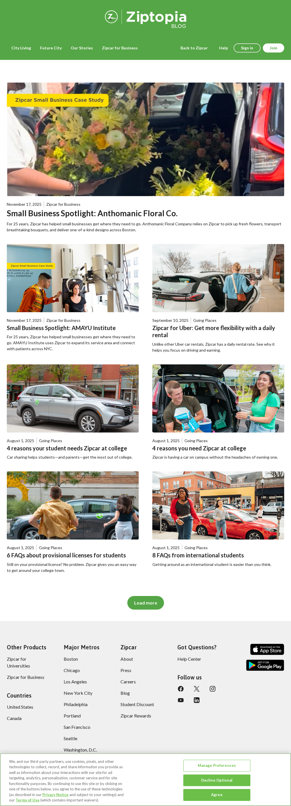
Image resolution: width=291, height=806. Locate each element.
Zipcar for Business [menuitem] (120, 47)
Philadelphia (76, 704)
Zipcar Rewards (135, 715)
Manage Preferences (217, 765)
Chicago (72, 670)
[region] (145, 779)
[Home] (145, 17)
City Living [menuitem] (21, 47)
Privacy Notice (55, 794)
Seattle (70, 738)
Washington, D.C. (80, 749)
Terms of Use (28, 800)
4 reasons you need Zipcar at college (199, 448)
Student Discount (137, 704)
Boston (71, 659)
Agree (217, 794)
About (126, 659)
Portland (72, 715)
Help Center (189, 659)
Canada (14, 718)
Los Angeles (75, 681)
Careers (128, 681)
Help (223, 47)
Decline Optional (216, 780)
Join (273, 47)
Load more (145, 602)
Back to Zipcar (194, 47)
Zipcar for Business (25, 677)
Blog (125, 693)
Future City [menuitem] (51, 47)
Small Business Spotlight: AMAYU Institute (61, 327)
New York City (78, 693)
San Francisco (77, 727)
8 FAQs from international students (198, 555)
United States (20, 707)
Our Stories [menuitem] (82, 47)
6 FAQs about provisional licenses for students (66, 555)
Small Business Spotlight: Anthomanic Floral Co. (92, 213)
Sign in (247, 47)
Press (125, 670)
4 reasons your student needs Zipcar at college (67, 448)
